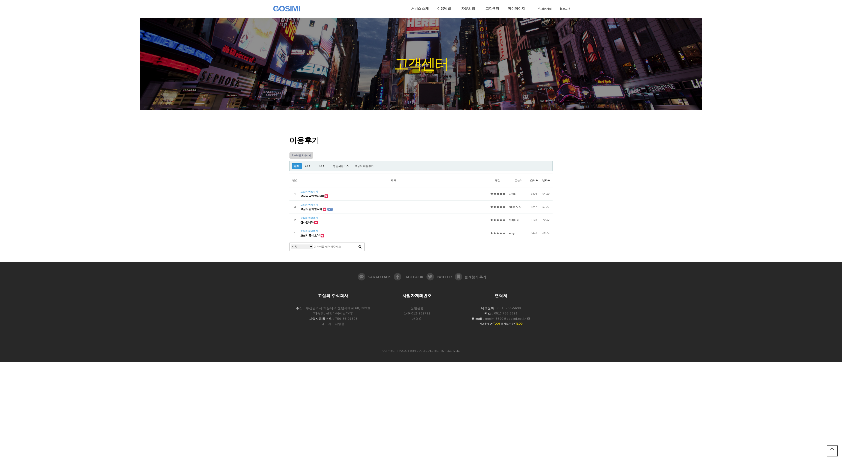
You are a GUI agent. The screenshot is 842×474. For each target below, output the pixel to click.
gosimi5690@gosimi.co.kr (506, 318)
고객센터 (492, 8)
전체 (296, 166)
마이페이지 (516, 8)
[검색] (360, 246)
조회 (533, 180)
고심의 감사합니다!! (312, 196)
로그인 (566, 8)
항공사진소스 (341, 166)
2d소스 (309, 166)
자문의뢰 (468, 8)
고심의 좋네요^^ (310, 235)
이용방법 (444, 8)
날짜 (545, 180)
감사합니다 (307, 222)
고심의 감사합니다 (311, 209)
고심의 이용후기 (364, 166)
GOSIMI (284, 8)
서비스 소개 (420, 8)
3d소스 (323, 166)
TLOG (496, 323)
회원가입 (546, 8)
